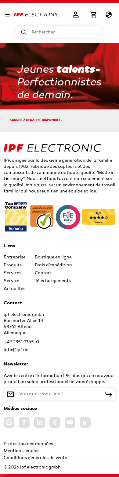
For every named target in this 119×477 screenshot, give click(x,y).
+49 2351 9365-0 (21, 342)
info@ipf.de (16, 350)
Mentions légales (21, 451)
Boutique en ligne (53, 257)
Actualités (14, 289)
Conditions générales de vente (35, 458)
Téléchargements (53, 281)
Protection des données (28, 444)
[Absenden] (108, 394)
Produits (13, 265)
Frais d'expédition (53, 265)
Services (12, 273)
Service (11, 281)
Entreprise (15, 257)
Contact (43, 273)
